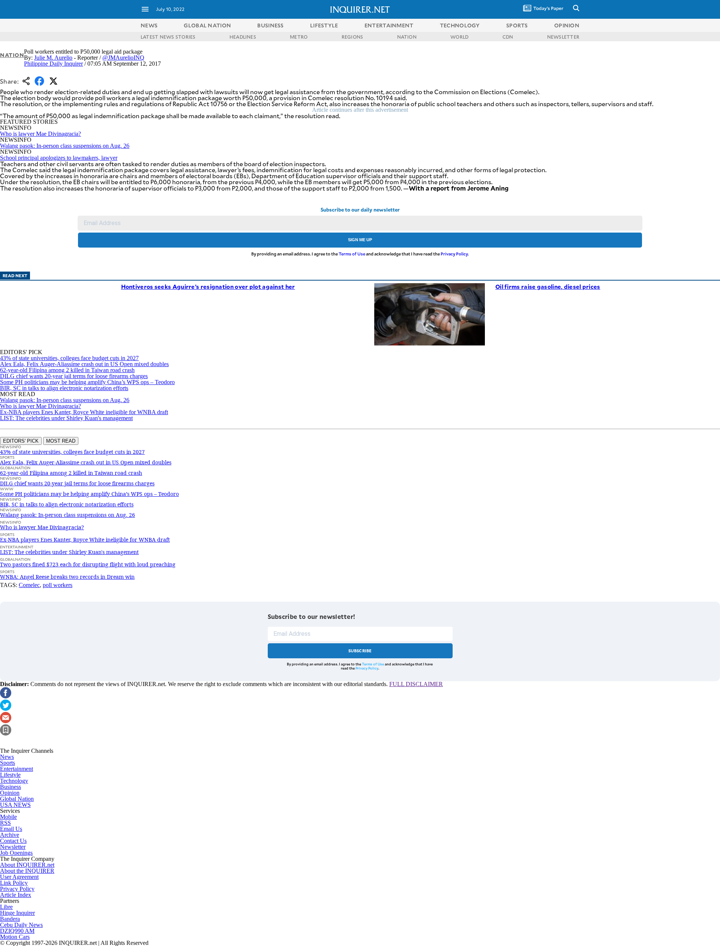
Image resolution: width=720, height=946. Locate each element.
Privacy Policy (454, 254)
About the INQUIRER (27, 871)
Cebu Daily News (21, 925)
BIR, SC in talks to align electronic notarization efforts (64, 388)
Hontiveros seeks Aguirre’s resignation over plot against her (208, 286)
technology (460, 25)
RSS (5, 823)
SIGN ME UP (360, 239)
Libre (6, 907)
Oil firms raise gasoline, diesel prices (547, 286)
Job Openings (16, 853)
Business (10, 787)
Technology (14, 781)
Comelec (29, 585)
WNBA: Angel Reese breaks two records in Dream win (67, 576)
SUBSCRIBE (360, 650)
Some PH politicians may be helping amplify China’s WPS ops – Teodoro (87, 382)
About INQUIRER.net (27, 865)
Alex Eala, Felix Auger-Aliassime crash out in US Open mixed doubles (84, 364)
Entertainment (16, 769)
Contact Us (13, 841)
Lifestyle (10, 775)
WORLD (459, 37)
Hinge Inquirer (17, 913)
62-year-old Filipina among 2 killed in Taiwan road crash (67, 370)
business (270, 25)
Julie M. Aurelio (53, 57)
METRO (299, 37)
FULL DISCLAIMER (416, 684)
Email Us (11, 829)
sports (517, 25)
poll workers (57, 585)
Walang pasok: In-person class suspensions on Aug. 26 (64, 146)
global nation (207, 25)
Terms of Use (352, 254)
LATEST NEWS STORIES (168, 37)
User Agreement (19, 877)
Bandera (10, 919)
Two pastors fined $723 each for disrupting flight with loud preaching (88, 564)
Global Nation (17, 799)
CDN (507, 37)
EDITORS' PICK (21, 441)
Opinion (10, 793)
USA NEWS (15, 805)
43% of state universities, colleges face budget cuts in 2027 (69, 358)
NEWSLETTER (563, 37)
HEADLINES (243, 37)
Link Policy (14, 883)
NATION (407, 37)
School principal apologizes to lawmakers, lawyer (58, 158)
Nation (12, 55)
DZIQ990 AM (17, 931)
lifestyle (324, 25)
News (149, 25)
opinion (566, 25)
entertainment (389, 25)
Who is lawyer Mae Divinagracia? (40, 134)
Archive (9, 835)
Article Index (15, 895)
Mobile (8, 817)
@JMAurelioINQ (123, 57)
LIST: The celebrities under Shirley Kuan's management (66, 418)
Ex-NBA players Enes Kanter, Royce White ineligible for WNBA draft (84, 412)
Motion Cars (15, 937)
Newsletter (13, 847)
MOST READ (60, 441)
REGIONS (352, 37)
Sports (7, 763)
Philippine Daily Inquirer (53, 63)
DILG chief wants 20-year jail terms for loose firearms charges (74, 376)
